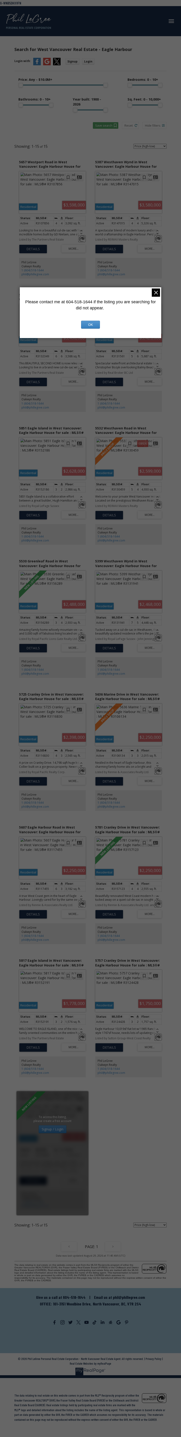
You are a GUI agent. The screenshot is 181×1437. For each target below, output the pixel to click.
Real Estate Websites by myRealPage (90, 1363)
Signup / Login (52, 1129)
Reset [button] (128, 125)
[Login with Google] (47, 64)
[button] (54, 1322)
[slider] (20, 85)
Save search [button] (103, 125)
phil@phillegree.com (35, 274)
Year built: (87, 101)
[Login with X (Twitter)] (57, 64)
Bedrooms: (143, 79)
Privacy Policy (153, 1359)
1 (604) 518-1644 (32, 270)
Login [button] (88, 61)
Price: (35, 79)
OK (90, 325)
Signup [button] (72, 61)
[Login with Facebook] (37, 64)
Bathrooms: (34, 99)
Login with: (22, 61)
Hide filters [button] (152, 125)
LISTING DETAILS (33, 249)
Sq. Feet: (144, 99)
